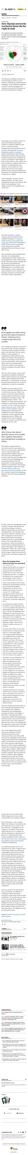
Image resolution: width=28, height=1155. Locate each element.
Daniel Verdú (19, 64)
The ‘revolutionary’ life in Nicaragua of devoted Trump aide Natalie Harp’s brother (13, 1041)
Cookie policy (22, 1143)
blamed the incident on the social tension (13, 840)
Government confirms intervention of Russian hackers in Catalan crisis (17, 946)
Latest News (14, 17)
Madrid (3, 17)
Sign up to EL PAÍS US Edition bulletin (12, 921)
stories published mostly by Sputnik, (12, 151)
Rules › (25, 928)
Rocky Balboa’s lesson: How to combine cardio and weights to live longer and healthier (14, 1059)
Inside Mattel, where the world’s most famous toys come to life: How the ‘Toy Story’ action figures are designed (14, 1046)
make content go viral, (8, 407)
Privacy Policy (10, 1143)
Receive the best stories (7, 1082)
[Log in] (25, 9)
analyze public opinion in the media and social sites (12, 240)
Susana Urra (18, 914)
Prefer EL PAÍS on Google (9, 74)
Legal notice (5, 1143)
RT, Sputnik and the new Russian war (17, 937)
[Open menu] (2, 9)
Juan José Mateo (19, 949)
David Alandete (9, 64)
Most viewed (4, 1037)
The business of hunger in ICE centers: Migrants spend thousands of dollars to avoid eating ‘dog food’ (13, 1024)
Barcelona (8, 17)
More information (4, 955)
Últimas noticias (6, 1009)
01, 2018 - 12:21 (17, 66)
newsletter (4, 1079)
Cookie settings (17, 1143)
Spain (4, 14)
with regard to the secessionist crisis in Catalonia (11, 469)
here (22, 959)
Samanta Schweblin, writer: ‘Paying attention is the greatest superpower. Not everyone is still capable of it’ (12, 1018)
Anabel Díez (12, 949)
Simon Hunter (6, 916)
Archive (3, 1094)
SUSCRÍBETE (20, 9)
